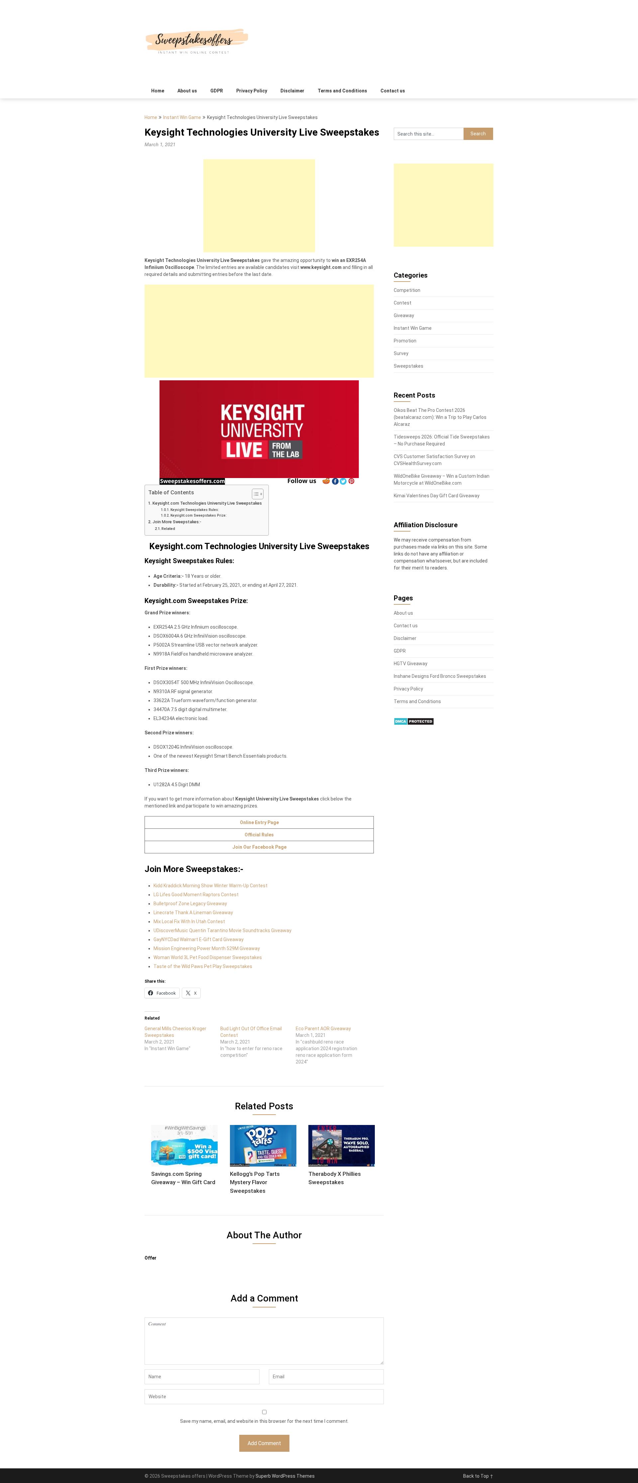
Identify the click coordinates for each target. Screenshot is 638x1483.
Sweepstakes (408, 366)
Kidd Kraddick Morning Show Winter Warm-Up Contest (210, 885)
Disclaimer (292, 90)
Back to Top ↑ (478, 1476)
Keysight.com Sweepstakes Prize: (198, 515)
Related (168, 528)
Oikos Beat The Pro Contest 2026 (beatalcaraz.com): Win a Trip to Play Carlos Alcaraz (440, 417)
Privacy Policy (251, 90)
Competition (407, 290)
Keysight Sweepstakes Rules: (194, 510)
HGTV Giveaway (410, 663)
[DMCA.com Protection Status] (414, 723)
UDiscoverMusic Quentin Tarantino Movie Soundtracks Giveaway (222, 930)
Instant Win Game (182, 117)
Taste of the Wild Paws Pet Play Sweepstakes (203, 966)
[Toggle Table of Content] (254, 494)
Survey (401, 353)
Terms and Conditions (342, 90)
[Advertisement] (259, 205)
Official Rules (259, 834)
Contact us (392, 90)
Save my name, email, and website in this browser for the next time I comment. (264, 1421)
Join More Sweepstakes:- (177, 521)
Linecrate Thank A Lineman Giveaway (193, 912)
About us (187, 90)
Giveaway (404, 315)
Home (157, 90)
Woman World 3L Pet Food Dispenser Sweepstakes (208, 957)
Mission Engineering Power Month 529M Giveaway (207, 948)
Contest (402, 303)
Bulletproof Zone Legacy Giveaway (190, 903)
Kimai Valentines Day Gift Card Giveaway (436, 495)
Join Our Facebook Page (259, 847)
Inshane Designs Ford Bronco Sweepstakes (440, 676)
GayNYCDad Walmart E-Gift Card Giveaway (199, 939)
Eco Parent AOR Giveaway (323, 1028)
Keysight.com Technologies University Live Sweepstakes (207, 503)
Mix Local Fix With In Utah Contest (189, 921)
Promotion (405, 340)
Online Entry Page (259, 822)
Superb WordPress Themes (285, 1476)
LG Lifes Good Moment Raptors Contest (196, 894)
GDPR (216, 90)
